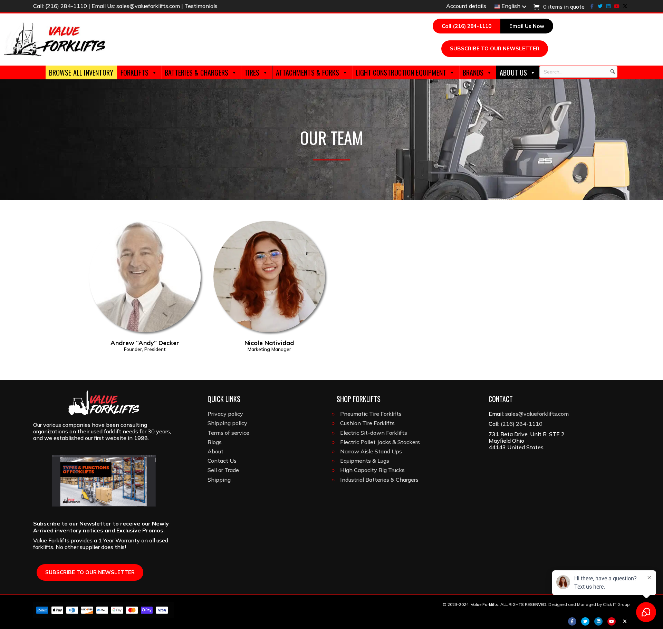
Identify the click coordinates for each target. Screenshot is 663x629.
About (215, 451)
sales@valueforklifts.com (148, 5)
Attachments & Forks (307, 72)
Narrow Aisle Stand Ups (371, 451)
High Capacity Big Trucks (372, 469)
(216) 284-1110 (66, 5)
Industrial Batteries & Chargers (379, 479)
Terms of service (228, 432)
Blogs (215, 442)
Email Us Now (526, 26)
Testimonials (201, 5)
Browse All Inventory (81, 72)
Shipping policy (227, 423)
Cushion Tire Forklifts (367, 423)
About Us (513, 72)
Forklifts (134, 72)
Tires (252, 72)
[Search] (612, 71)
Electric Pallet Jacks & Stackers (380, 442)
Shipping (219, 479)
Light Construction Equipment (401, 72)
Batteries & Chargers (196, 72)
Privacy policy (225, 413)
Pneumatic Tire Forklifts (371, 413)
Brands (473, 72)
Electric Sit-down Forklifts (373, 432)
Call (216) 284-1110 (466, 26)
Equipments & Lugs (364, 460)
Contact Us (222, 460)
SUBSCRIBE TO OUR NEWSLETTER (494, 48)
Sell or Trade (223, 469)
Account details (466, 5)
